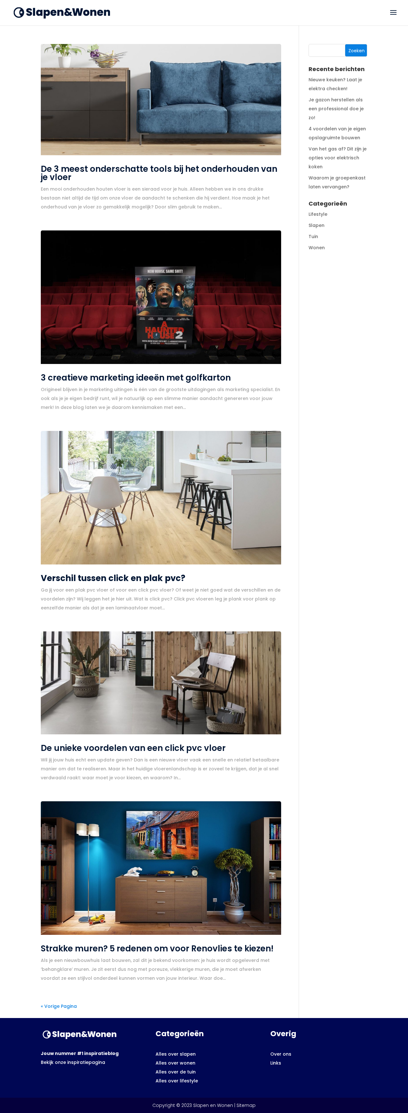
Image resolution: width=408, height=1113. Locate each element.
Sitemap (246, 1105)
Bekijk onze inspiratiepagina (73, 1062)
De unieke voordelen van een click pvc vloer (133, 748)
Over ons (280, 1054)
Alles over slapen (176, 1054)
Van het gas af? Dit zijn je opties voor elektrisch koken (338, 158)
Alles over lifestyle (177, 1081)
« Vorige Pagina (59, 1006)
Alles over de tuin (176, 1072)
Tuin (313, 236)
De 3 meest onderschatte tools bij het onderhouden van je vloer (159, 173)
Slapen (316, 225)
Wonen (317, 247)
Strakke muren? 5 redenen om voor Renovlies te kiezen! (157, 948)
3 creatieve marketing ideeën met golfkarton (136, 377)
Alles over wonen (175, 1063)
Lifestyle (318, 214)
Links (275, 1063)
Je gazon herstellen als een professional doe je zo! (336, 109)
